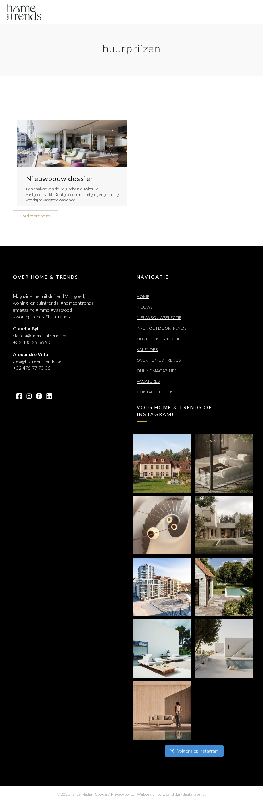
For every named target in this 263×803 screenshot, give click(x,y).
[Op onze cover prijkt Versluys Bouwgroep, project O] (162, 587)
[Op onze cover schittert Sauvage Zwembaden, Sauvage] (224, 587)
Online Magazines (156, 370)
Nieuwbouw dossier (59, 178)
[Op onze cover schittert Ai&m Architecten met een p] (162, 525)
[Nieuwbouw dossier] (72, 143)
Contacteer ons (155, 391)
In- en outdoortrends (161, 328)
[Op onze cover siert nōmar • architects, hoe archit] (224, 463)
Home (143, 296)
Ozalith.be (171, 794)
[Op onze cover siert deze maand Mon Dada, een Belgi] (224, 648)
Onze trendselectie (158, 338)
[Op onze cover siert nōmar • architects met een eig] (224, 525)
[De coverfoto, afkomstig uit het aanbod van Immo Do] (162, 463)
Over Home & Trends (159, 360)
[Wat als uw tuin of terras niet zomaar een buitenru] (162, 710)
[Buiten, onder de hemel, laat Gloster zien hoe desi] (162, 648)
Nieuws (144, 307)
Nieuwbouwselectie (159, 317)
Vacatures (148, 381)
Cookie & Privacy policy (115, 794)
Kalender (147, 349)
